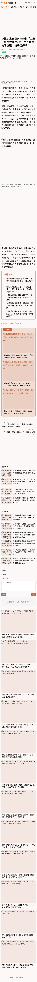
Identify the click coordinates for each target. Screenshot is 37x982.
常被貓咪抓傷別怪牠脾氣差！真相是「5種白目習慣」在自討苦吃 (19, 305)
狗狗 (11, 323)
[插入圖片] (28, 594)
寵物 (17, 323)
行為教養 (21, 7)
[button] (26, 2)
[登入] (32, 3)
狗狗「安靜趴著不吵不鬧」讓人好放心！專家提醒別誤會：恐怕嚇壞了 (19, 313)
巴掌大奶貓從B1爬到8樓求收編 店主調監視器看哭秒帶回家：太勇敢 (19, 297)
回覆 (33, 594)
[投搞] (29, 2)
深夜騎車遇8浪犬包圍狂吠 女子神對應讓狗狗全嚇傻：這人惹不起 (19, 281)
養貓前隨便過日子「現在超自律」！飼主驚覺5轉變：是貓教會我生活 (19, 289)
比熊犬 (5, 323)
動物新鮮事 (5, 7)
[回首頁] (8, 2)
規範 (4, 594)
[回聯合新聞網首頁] (4, 2)
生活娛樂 (29, 7)
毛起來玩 (14, 7)
